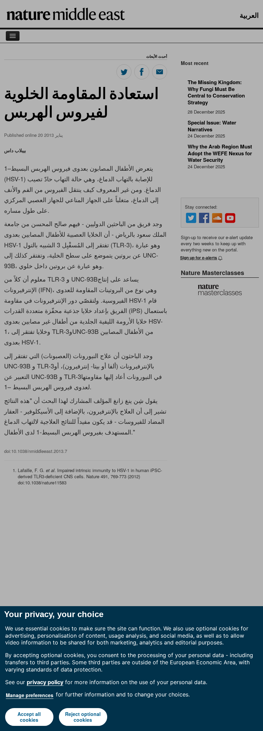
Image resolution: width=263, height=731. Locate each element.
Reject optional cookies (83, 716)
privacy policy (45, 682)
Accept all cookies (29, 716)
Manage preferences (29, 695)
